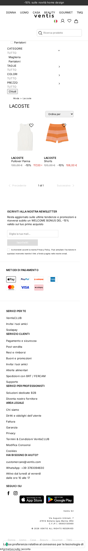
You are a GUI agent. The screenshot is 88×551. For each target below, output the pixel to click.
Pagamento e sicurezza (21, 340)
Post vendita (14, 346)
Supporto (12, 381)
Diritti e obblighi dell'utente (23, 415)
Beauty (49, 12)
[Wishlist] (69, 20)
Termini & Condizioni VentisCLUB (27, 439)
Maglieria (14, 57)
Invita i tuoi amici (17, 323)
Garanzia (12, 427)
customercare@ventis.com (23, 462)
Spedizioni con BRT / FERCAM (26, 376)
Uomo (24, 12)
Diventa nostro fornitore (21, 398)
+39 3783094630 (32, 467)
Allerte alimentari (17, 370)
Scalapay (12, 329)
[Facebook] (8, 493)
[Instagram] (15, 493)
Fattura (10, 421)
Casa (36, 12)
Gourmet (66, 12)
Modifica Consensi (18, 445)
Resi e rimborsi (16, 352)
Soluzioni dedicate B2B (21, 392)
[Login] (62, 20)
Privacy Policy (43, 250)
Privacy (10, 433)
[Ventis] (44, 15)
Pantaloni (20, 42)
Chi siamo (12, 409)
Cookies (11, 451)
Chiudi (12, 91)
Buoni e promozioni (19, 358)
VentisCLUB (14, 318)
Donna (11, 12)
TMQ (80, 12)
